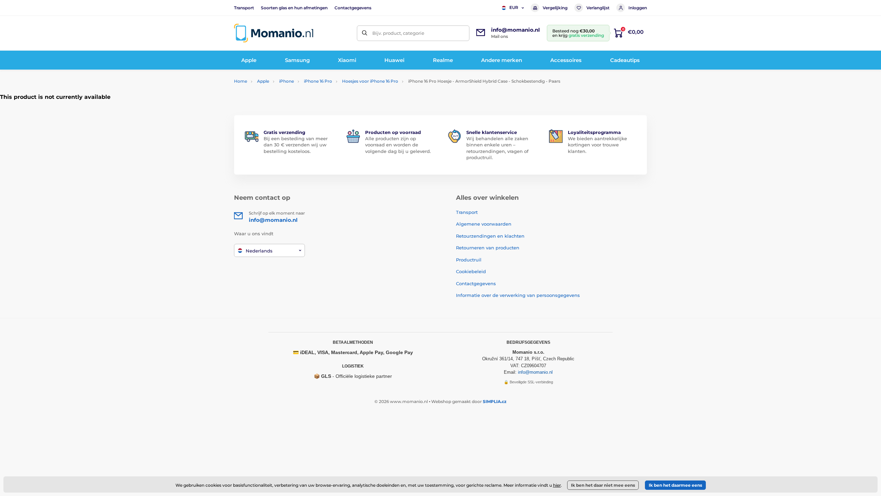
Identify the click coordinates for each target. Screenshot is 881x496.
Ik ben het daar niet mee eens (603, 485)
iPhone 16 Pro (318, 81)
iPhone (286, 81)
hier (557, 485)
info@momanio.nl (535, 372)
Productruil (468, 259)
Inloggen (637, 7)
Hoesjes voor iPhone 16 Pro (370, 81)
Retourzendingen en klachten (490, 236)
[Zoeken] (364, 33)
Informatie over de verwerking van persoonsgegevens (518, 295)
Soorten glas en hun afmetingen (294, 7)
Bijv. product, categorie (398, 33)
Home (240, 81)
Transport (244, 7)
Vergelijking (555, 7)
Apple (263, 81)
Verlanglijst (597, 7)
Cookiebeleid (471, 271)
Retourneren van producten (487, 247)
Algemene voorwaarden (483, 224)
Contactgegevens (353, 7)
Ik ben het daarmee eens (675, 485)
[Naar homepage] (273, 33)
